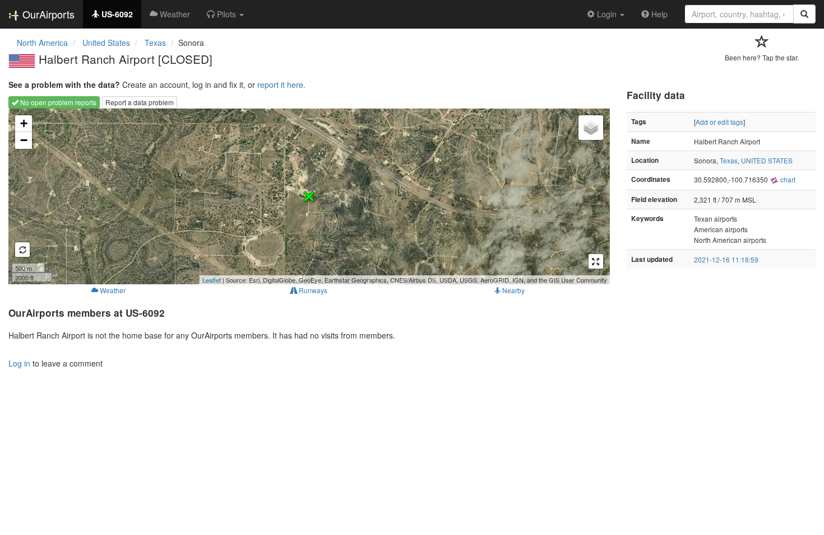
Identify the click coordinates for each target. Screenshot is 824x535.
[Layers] (590, 127)
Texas (729, 160)
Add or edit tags (719, 121)
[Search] (804, 14)
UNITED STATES (767, 160)
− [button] (23, 140)
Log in (19, 363)
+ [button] (23, 123)
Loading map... (307, 196)
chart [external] (787, 179)
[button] (225, 14)
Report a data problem (139, 102)
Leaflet (211, 279)
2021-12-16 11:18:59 (726, 259)
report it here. (281, 84)
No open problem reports (57, 102)
